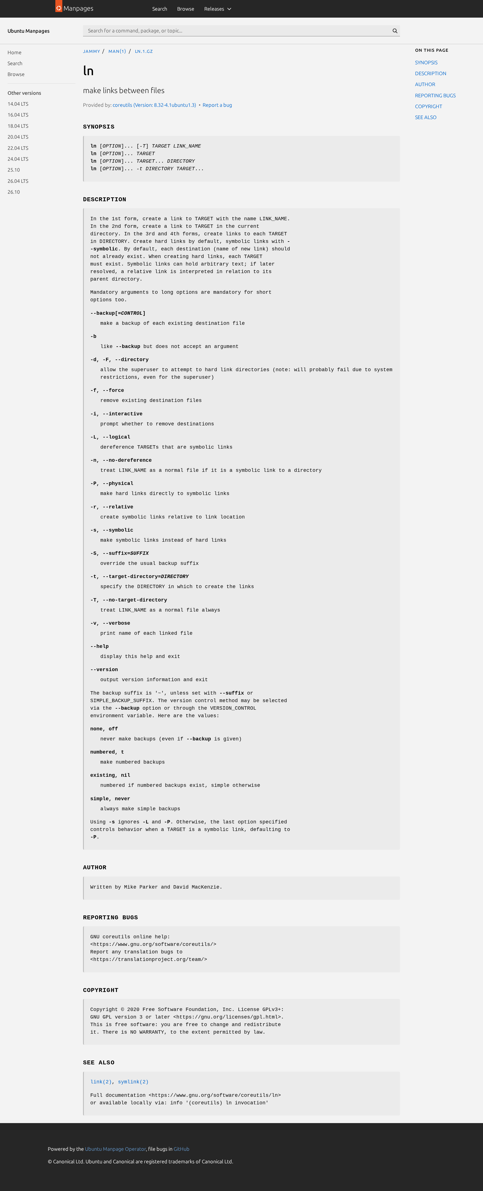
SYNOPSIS (426, 62)
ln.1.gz (144, 51)
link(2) (101, 1082)
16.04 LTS (18, 114)
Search (159, 8)
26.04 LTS (18, 180)
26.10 (14, 192)
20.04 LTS (18, 136)
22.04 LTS (18, 147)
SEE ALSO (426, 117)
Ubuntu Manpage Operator (115, 1149)
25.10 (14, 169)
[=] (118, 313)
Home (15, 52)
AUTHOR (425, 84)
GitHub (182, 1149)
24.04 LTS (18, 158)
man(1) (117, 51)
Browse (185, 8)
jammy (91, 51)
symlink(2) (133, 1082)
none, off (104, 729)
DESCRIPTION (430, 73)
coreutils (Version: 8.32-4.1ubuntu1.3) (154, 105)
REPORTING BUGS (435, 95)
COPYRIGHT (428, 106)
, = (119, 553)
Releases (214, 8)
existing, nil (110, 775)
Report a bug (217, 105)
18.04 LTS (18, 125)
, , (119, 360)
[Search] (395, 30)
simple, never (110, 799)
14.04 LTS (18, 103)
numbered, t (107, 752)
